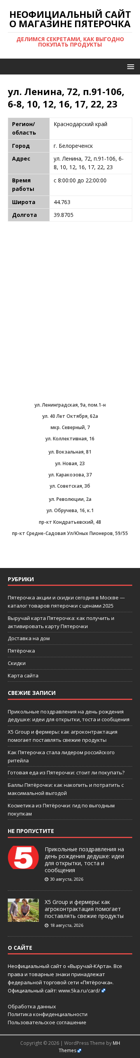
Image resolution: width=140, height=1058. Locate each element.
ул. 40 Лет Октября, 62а (70, 416)
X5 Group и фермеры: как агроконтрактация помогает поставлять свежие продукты (84, 908)
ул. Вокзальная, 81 (70, 451)
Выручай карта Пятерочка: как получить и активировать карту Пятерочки (61, 622)
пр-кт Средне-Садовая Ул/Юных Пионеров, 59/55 (70, 533)
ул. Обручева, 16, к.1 (70, 510)
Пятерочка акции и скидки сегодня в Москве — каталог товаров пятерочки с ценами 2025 (66, 601)
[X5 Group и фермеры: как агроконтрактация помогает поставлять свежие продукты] (23, 917)
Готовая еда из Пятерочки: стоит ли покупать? (66, 772)
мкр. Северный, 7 (70, 427)
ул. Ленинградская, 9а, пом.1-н (70, 405)
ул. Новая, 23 (70, 463)
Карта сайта (23, 675)
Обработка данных (32, 1006)
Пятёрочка (21, 650)
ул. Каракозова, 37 (70, 474)
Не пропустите (31, 831)
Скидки (17, 663)
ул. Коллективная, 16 (70, 438)
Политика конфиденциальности (48, 1014)
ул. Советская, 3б (70, 486)
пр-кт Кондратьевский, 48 (70, 522)
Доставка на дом (29, 638)
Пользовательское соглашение (47, 1022)
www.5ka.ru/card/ (79, 990)
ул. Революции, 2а (70, 499)
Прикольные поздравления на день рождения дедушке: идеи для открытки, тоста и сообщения (84, 859)
